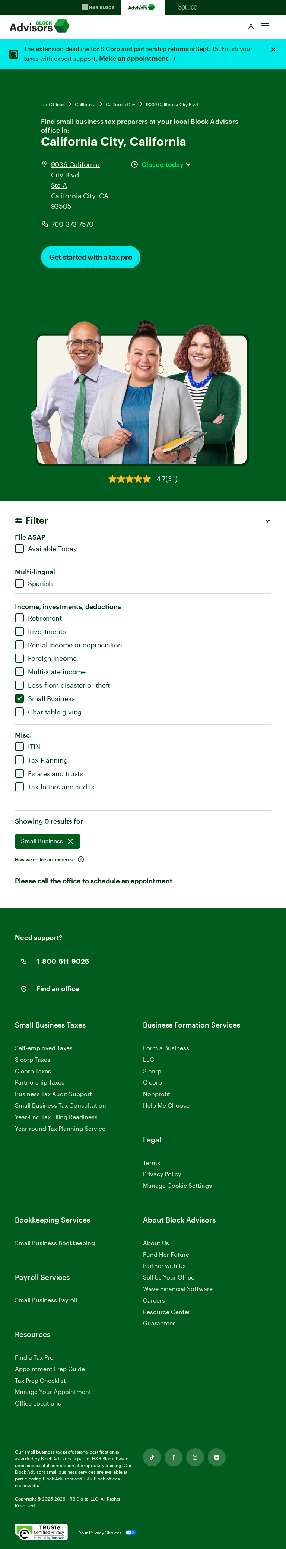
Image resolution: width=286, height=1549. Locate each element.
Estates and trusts (55, 773)
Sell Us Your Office (168, 1277)
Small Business (51, 698)
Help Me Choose (166, 1105)
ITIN (34, 746)
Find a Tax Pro (34, 1357)
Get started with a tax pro (90, 257)
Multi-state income (57, 672)
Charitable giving (55, 712)
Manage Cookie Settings (177, 1185)
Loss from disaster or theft (69, 685)
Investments (47, 631)
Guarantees (159, 1322)
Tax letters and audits (61, 787)
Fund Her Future (166, 1254)
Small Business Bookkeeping (55, 1242)
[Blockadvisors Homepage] (143, 7)
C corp (152, 1082)
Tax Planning (48, 760)
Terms (151, 1162)
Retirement (45, 618)
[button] (251, 26)
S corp (152, 1071)
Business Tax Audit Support (53, 1093)
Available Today (52, 549)
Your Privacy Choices (100, 1532)
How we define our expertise (45, 859)
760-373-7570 (72, 224)
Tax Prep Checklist (40, 1380)
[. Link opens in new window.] (41, 1533)
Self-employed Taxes (44, 1047)
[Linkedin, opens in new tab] (217, 1457)
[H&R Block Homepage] (98, 7)
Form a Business (166, 1047)
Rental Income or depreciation (75, 645)
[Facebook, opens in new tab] (173, 1457)
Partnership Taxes (39, 1082)
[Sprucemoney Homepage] (187, 7)
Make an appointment (134, 58)
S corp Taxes (32, 1059)
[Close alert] (273, 49)
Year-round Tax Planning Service (60, 1128)
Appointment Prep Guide (50, 1368)
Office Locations (38, 1403)
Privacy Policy (162, 1173)
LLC (148, 1059)
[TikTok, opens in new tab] (152, 1457)
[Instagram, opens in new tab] (195, 1457)
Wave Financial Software (178, 1289)
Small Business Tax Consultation (60, 1105)
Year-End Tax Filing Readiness (56, 1116)
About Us (156, 1242)
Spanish (40, 583)
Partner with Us (164, 1265)
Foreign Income (52, 658)
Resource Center (166, 1311)
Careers (154, 1300)
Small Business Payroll (46, 1299)
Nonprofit (156, 1093)
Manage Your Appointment (53, 1391)
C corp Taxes (33, 1071)
